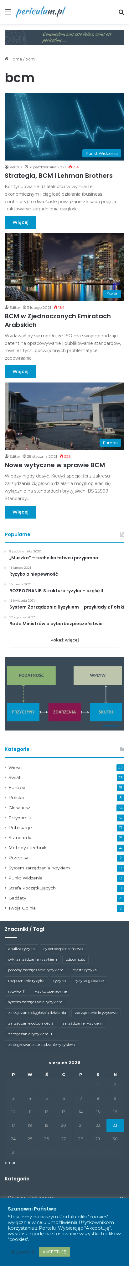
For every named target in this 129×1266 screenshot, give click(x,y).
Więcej (20, 222)
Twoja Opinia (22, 907)
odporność (75, 959)
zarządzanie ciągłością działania (37, 1012)
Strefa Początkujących (32, 887)
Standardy (19, 838)
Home (15, 58)
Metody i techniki (28, 848)
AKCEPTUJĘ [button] (54, 1251)
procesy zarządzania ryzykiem (36, 970)
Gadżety (17, 897)
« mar (10, 1162)
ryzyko (59, 980)
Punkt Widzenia (25, 877)
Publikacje (20, 828)
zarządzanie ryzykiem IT (30, 1033)
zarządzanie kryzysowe (96, 1012)
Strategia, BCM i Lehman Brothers (59, 175)
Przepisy (18, 858)
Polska (16, 797)
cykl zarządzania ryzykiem (32, 959)
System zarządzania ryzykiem (39, 867)
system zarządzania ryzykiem (35, 1002)
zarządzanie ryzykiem (82, 1023)
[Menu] (8, 14)
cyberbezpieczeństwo (63, 948)
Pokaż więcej (64, 639)
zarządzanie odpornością (31, 1023)
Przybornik (19, 817)
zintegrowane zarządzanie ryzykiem (41, 1044)
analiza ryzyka (21, 948)
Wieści (15, 767)
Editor (14, 307)
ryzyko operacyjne (50, 991)
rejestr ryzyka (84, 970)
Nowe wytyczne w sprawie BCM (55, 465)
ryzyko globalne (89, 980)
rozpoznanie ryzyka (26, 980)
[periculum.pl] (41, 11)
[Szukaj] (121, 14)
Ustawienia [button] (21, 1252)
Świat (14, 777)
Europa (16, 787)
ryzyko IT (16, 991)
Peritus (15, 167)
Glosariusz (19, 807)
